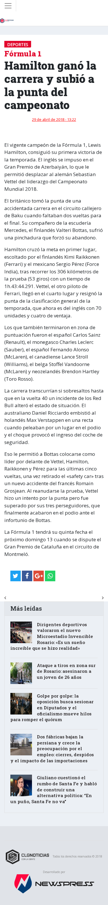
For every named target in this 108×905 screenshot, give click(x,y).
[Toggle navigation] (8, 6)
